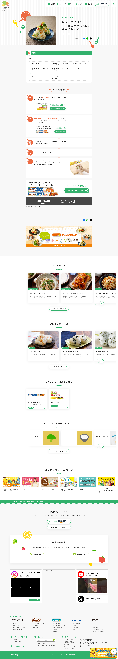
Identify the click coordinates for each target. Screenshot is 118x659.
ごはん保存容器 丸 (57, 627)
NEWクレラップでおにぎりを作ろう (46, 645)
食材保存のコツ (17, 639)
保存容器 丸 (56, 631)
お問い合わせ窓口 (69, 648)
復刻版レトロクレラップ (19, 627)
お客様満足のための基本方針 (86, 639)
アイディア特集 (17, 641)
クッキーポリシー (83, 646)
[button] (102, 303)
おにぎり (64, 34)
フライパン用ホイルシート (39, 623)
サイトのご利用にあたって (85, 640)
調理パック (35, 627)
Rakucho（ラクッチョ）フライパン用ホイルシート (47, 118)
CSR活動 (67, 644)
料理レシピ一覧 (41, 643)
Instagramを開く (34, 600)
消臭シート (75, 629)
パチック (95, 623)
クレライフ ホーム (13, 501)
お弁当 (68, 34)
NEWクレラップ (46, 97)
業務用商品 (95, 627)
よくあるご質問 (69, 639)
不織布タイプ (76, 625)
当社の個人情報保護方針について (87, 643)
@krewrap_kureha (48, 570)
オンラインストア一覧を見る (34, 207)
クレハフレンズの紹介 (98, 631)
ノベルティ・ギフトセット (99, 629)
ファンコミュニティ (70, 646)
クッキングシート (37, 625)
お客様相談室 (68, 641)
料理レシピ (20, 501)
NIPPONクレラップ (17, 629)
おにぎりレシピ (67, 17)
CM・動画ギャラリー (80, 4)
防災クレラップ (16, 625)
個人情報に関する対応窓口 (85, 645)
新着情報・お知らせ (70, 642)
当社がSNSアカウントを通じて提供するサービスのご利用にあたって (94, 642)
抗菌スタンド (76, 627)
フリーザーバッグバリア (59, 625)
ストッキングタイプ (77, 623)
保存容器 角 (56, 629)
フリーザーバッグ (57, 623)
